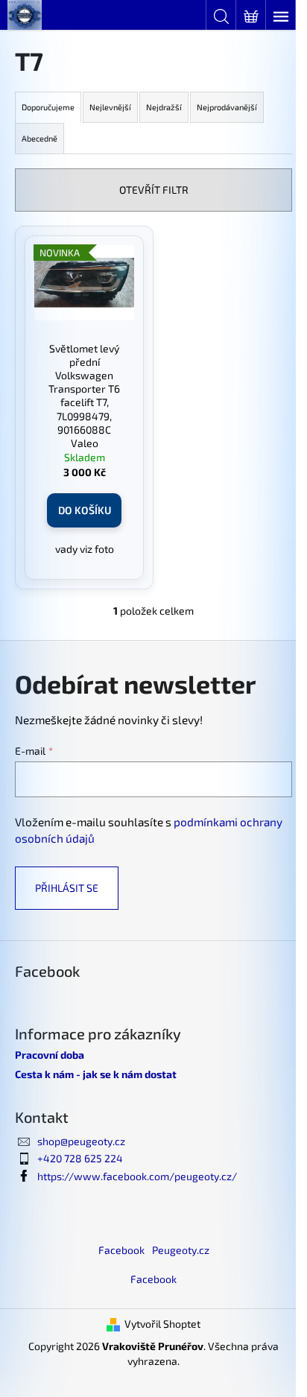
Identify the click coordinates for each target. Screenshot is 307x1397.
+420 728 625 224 (80, 1158)
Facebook (121, 1250)
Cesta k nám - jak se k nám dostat (96, 1074)
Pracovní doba (49, 1054)
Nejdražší (164, 107)
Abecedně (39, 138)
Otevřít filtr (154, 189)
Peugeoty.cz (180, 1250)
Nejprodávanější (227, 107)
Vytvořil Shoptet (162, 1323)
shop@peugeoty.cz (81, 1141)
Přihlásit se (66, 887)
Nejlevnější (110, 107)
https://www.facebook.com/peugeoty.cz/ (137, 1176)
